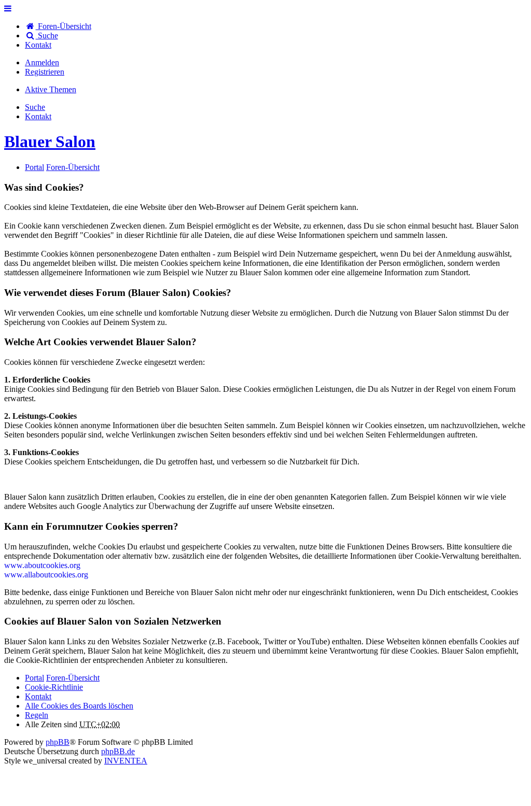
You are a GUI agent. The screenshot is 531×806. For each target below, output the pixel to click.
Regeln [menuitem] (36, 715)
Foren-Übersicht (73, 677)
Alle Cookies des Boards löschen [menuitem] (79, 705)
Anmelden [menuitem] (42, 62)
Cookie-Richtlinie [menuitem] (54, 687)
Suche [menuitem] (47, 35)
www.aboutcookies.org (42, 565)
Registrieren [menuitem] (44, 71)
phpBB (57, 742)
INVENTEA (125, 760)
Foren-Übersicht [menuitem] (63, 26)
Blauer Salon (49, 141)
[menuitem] (38, 44)
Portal (34, 167)
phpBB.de (118, 751)
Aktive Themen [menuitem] (50, 89)
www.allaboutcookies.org (46, 574)
